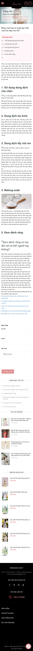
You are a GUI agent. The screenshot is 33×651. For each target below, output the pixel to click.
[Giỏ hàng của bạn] (26, 3)
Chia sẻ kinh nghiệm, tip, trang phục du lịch (15, 389)
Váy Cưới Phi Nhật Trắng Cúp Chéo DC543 (18, 492)
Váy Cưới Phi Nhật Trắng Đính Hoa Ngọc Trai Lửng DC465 (20, 547)
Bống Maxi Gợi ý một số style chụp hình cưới (14, 314)
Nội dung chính (7, 37)
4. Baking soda (8, 51)
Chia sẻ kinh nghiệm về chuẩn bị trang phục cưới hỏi (16, 398)
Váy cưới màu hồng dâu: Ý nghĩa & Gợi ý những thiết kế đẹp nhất (21, 419)
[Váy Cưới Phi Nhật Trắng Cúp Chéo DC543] (5, 495)
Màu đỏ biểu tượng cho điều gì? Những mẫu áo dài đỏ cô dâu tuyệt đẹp (21, 431)
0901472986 (19, 597)
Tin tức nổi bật (17, 412)
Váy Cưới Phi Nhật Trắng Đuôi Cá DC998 (19, 478)
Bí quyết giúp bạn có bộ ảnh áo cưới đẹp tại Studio (20, 443)
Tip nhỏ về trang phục (9, 406)
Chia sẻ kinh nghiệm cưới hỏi (11, 386)
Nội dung (4, 348)
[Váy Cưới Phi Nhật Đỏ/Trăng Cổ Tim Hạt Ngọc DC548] (5, 537)
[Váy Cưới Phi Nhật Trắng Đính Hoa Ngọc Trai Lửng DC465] (5, 551)
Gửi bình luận (8, 372)
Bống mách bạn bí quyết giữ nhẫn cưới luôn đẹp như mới (15, 29)
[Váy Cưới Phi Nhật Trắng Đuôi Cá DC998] (5, 481)
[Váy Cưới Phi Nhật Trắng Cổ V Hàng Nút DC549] (5, 509)
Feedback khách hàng (9, 393)
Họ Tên (3, 329)
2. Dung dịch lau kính (11, 44)
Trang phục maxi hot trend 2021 (12, 403)
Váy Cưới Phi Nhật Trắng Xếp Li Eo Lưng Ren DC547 (20, 520)
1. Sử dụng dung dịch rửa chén (14, 40)
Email (3, 338)
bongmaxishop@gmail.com (18, 574)
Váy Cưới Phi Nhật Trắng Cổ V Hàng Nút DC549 (20, 506)
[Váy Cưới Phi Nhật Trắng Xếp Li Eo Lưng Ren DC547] (5, 523)
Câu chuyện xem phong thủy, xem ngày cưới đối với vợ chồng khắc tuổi (21, 454)
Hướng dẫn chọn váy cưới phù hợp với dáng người (15, 311)
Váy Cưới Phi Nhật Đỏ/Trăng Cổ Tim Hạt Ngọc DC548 (20, 533)
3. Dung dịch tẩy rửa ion (11, 47)
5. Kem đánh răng (9, 54)
